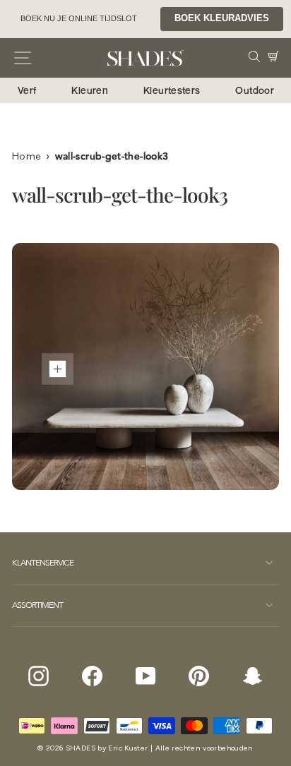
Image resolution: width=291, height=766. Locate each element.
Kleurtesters (171, 90)
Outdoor (254, 90)
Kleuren (89, 90)
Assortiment (37, 605)
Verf (27, 90)
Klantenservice (42, 562)
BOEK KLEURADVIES (221, 18)
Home (26, 156)
